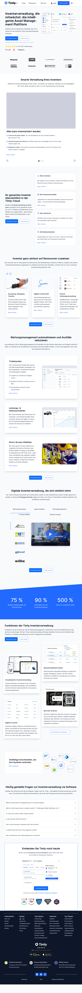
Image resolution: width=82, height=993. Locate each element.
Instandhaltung (68, 933)
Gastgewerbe (53, 933)
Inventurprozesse (39, 933)
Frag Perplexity (68, 921)
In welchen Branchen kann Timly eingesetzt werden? (21, 830)
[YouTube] (41, 974)
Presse (6, 923)
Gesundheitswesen (54, 930)
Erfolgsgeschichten (24, 923)
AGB (41, 979)
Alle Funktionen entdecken (59, 732)
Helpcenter (22, 921)
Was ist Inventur (68, 926)
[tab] (20, 509)
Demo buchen (63, 3)
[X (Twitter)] (45, 974)
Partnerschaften (8, 926)
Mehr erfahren (10, 155)
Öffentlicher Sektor (54, 926)
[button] (7, 160)
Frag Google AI (68, 923)
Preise (24, 3)
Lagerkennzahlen (69, 930)
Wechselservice (23, 926)
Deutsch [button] (74, 3)
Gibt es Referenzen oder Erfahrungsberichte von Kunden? (23, 835)
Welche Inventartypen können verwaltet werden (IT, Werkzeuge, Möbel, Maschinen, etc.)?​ (32, 808)
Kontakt (6, 921)
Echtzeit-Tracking (39, 935)
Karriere (6, 928)
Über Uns (7, 919)
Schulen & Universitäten (56, 928)
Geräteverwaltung (39, 921)
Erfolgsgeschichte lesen (42, 541)
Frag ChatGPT (68, 919)
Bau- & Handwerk (54, 923)
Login (54, 3)
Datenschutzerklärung (58, 979)
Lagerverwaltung (39, 930)
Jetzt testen (24, 38)
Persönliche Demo (11, 38)
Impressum (24, 979)
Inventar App (37, 919)
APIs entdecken (13, 766)
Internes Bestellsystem (40, 938)
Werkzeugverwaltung (40, 923)
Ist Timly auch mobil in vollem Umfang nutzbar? (20, 813)
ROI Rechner (22, 928)
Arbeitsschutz (68, 935)
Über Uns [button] (43, 3)
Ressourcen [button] (32, 3)
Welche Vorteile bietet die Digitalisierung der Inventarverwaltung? (25, 802)
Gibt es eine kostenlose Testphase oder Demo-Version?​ (22, 824)
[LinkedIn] (37, 974)
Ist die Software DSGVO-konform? (16, 819)
